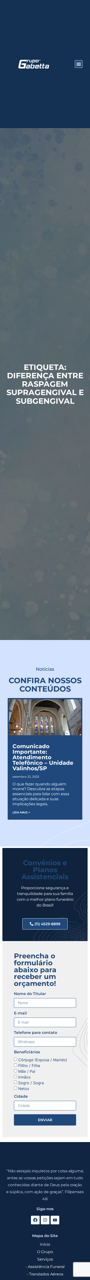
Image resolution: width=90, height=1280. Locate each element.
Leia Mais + (21, 812)
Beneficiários (27, 1052)
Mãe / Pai (26, 1071)
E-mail (20, 1013)
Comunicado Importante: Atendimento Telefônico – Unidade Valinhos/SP (42, 757)
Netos (23, 1088)
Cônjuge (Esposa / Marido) (42, 1059)
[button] (79, 64)
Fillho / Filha (29, 1065)
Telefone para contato (35, 1033)
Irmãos (24, 1077)
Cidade (21, 1097)
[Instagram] (45, 1220)
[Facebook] (35, 1220)
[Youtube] (55, 1220)
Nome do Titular (30, 994)
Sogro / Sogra (31, 1082)
